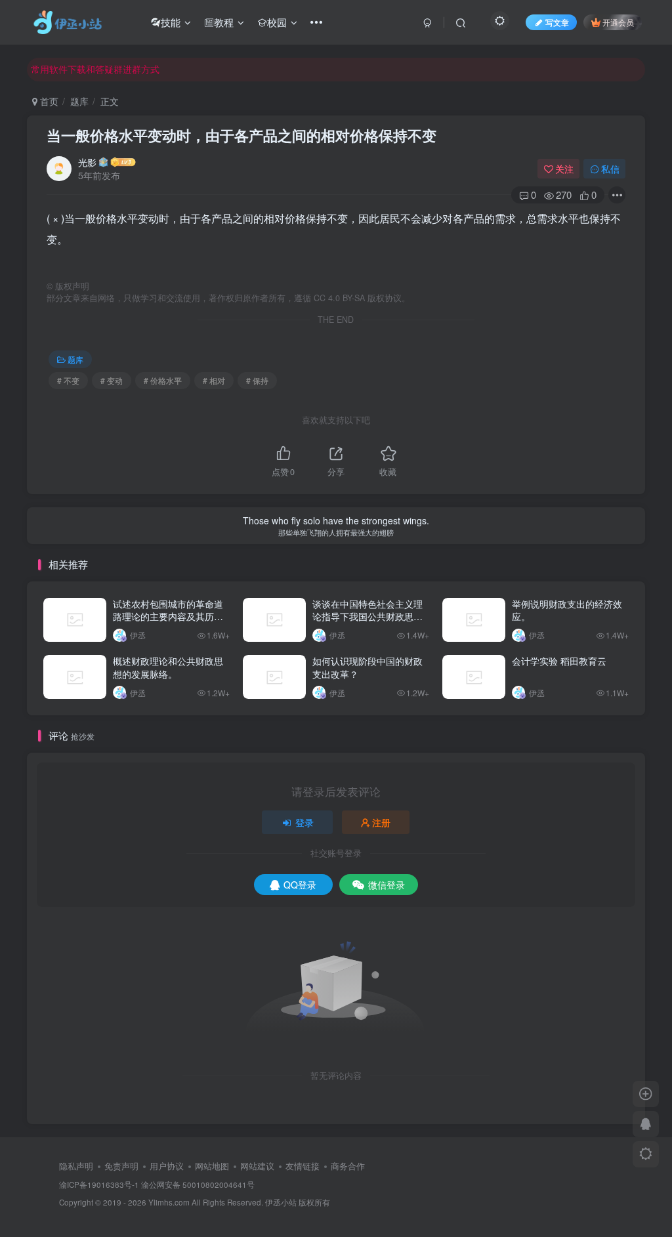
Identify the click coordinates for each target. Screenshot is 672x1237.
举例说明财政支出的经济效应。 (567, 610)
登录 (304, 822)
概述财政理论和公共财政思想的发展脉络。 (168, 667)
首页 (47, 101)
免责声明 (121, 1166)
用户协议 (167, 1166)
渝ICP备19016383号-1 (99, 1184)
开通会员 (618, 22)
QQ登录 (300, 884)
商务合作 (348, 1166)
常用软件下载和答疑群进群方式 (95, 68)
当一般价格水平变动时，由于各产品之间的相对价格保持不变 (241, 135)
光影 (87, 162)
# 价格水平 (163, 380)
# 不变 (68, 380)
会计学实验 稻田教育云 (559, 660)
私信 (610, 168)
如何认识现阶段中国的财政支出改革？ (367, 667)
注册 (381, 822)
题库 (79, 101)
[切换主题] (646, 1154)
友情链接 (302, 1166)
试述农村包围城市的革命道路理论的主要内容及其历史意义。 (168, 616)
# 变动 (111, 380)
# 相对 (214, 380)
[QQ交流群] (646, 1124)
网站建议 (257, 1166)
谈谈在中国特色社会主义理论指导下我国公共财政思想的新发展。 (367, 616)
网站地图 (212, 1166)
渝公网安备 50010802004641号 (198, 1184)
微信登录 (386, 884)
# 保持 (257, 380)
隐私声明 (76, 1166)
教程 (224, 22)
